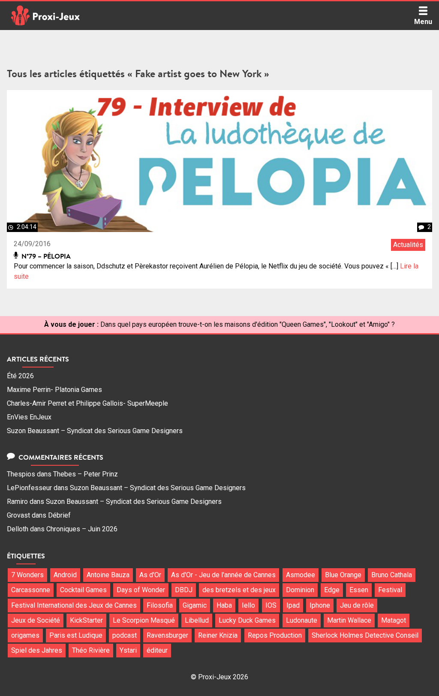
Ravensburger (167, 635)
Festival (390, 590)
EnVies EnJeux (29, 417)
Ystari (128, 650)
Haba (224, 605)
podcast (124, 635)
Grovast (18, 515)
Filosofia (160, 605)
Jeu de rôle (357, 605)
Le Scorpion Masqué (144, 620)
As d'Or (150, 575)
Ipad (293, 605)
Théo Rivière (91, 650)
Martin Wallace (349, 620)
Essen (358, 590)
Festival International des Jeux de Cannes (74, 605)
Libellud (197, 620)
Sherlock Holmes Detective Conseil (365, 635)
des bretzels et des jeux (239, 590)
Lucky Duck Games (247, 620)
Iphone (320, 605)
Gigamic (195, 605)
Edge (332, 590)
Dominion (300, 590)
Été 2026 (20, 376)
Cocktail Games (83, 590)
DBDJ (183, 590)
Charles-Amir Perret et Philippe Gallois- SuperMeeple (87, 403)
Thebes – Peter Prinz (85, 474)
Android (65, 575)
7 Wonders (27, 575)
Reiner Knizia (218, 635)
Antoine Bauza (108, 575)
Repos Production (275, 635)
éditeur (157, 650)
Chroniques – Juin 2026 (81, 529)
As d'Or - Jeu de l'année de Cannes (223, 575)
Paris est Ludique (75, 635)
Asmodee (300, 575)
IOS (271, 605)
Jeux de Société (35, 620)
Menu (423, 22)
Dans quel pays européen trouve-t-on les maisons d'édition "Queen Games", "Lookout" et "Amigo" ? (247, 324)
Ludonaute (301, 620)
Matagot (393, 620)
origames (25, 635)
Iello (248, 605)
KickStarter (86, 620)
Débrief (59, 515)
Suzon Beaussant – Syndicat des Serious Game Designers (95, 431)
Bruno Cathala (391, 575)
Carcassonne (30, 590)
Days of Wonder (141, 590)
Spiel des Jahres (36, 650)
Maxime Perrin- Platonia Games (54, 390)
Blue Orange (343, 575)
